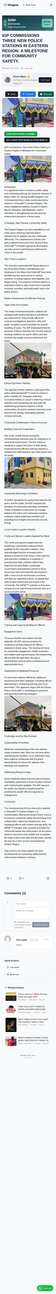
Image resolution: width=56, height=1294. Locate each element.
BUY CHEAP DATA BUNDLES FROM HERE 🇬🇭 (27, 140)
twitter (13, 94)
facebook (30, 94)
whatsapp (47, 94)
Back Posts (31, 5)
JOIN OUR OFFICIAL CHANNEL (21, 134)
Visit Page (45, 80)
